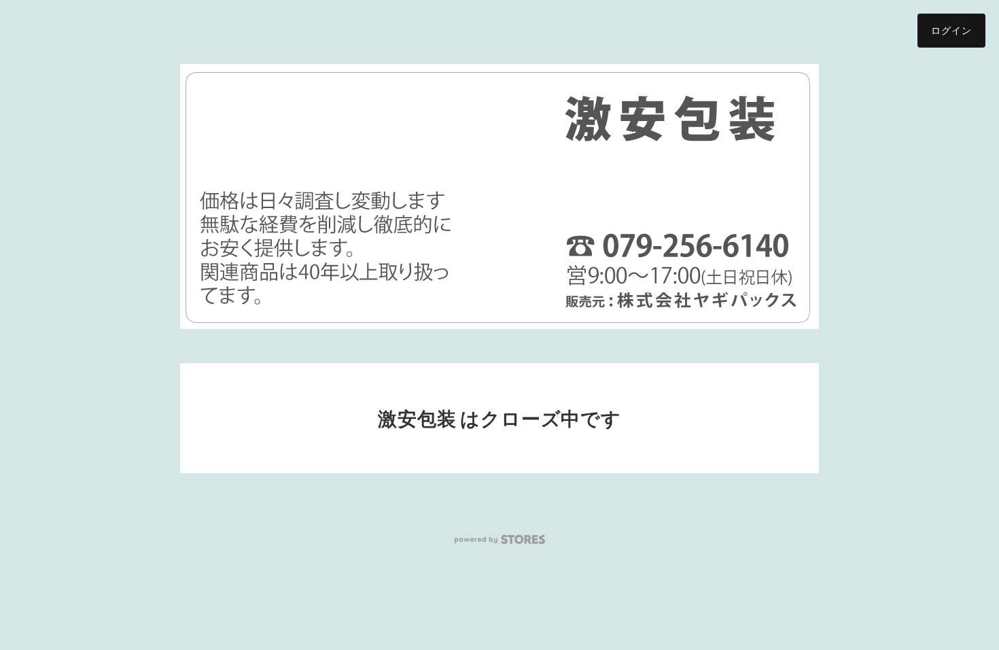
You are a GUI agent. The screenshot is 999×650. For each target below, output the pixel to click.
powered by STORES (499, 539)
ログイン (951, 30)
